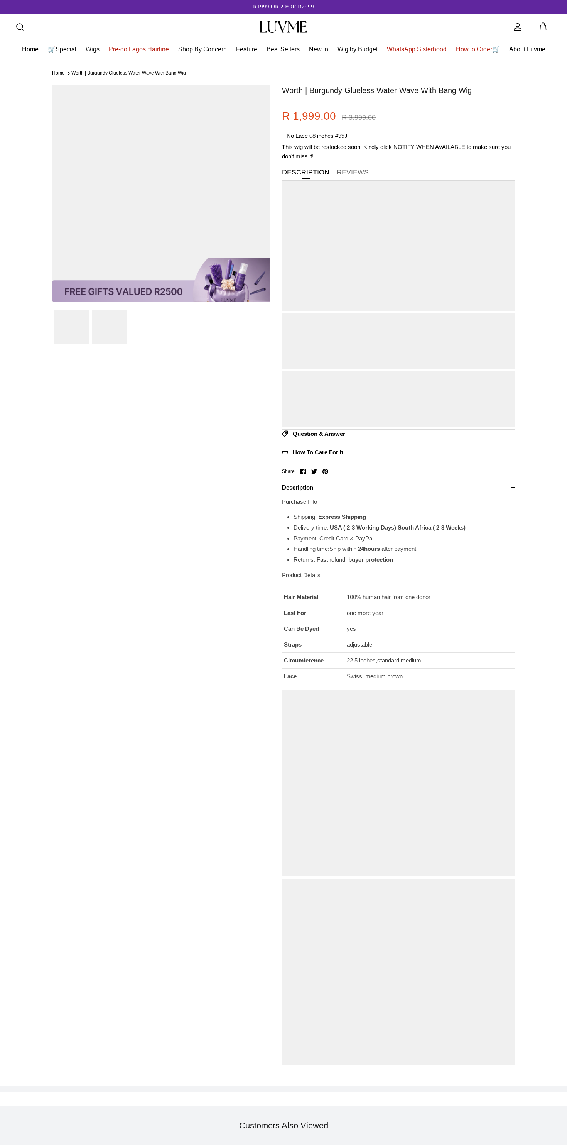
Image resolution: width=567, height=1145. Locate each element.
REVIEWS (353, 172)
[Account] (517, 27)
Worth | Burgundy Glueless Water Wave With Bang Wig (128, 73)
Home (58, 73)
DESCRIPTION (305, 172)
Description (297, 487)
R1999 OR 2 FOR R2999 (283, 6)
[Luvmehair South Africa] (283, 27)
